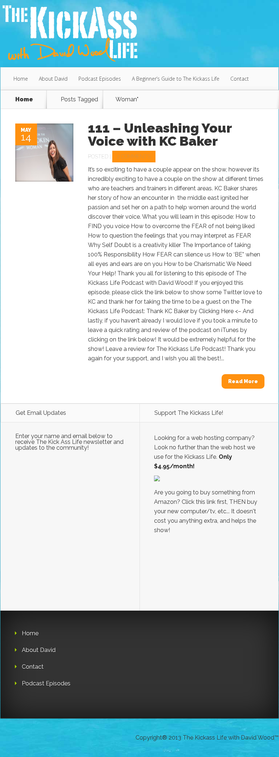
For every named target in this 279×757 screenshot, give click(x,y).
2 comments (133, 156)
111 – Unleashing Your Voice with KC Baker (160, 134)
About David (53, 78)
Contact (239, 78)
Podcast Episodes (99, 78)
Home (20, 78)
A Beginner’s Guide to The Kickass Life (175, 78)
